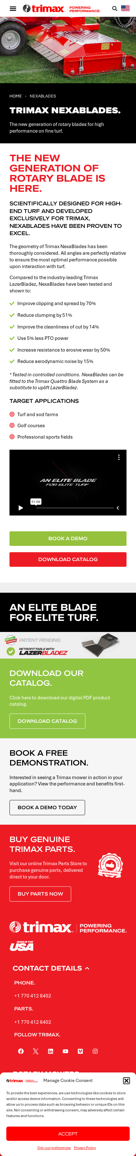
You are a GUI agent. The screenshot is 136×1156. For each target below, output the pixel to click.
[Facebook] (21, 1051)
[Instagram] (95, 1051)
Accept (68, 1133)
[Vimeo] (80, 1051)
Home (15, 96)
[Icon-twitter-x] (35, 1051)
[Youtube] (65, 1051)
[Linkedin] (50, 1051)
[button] (126, 1081)
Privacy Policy (85, 1147)
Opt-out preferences (54, 1147)
